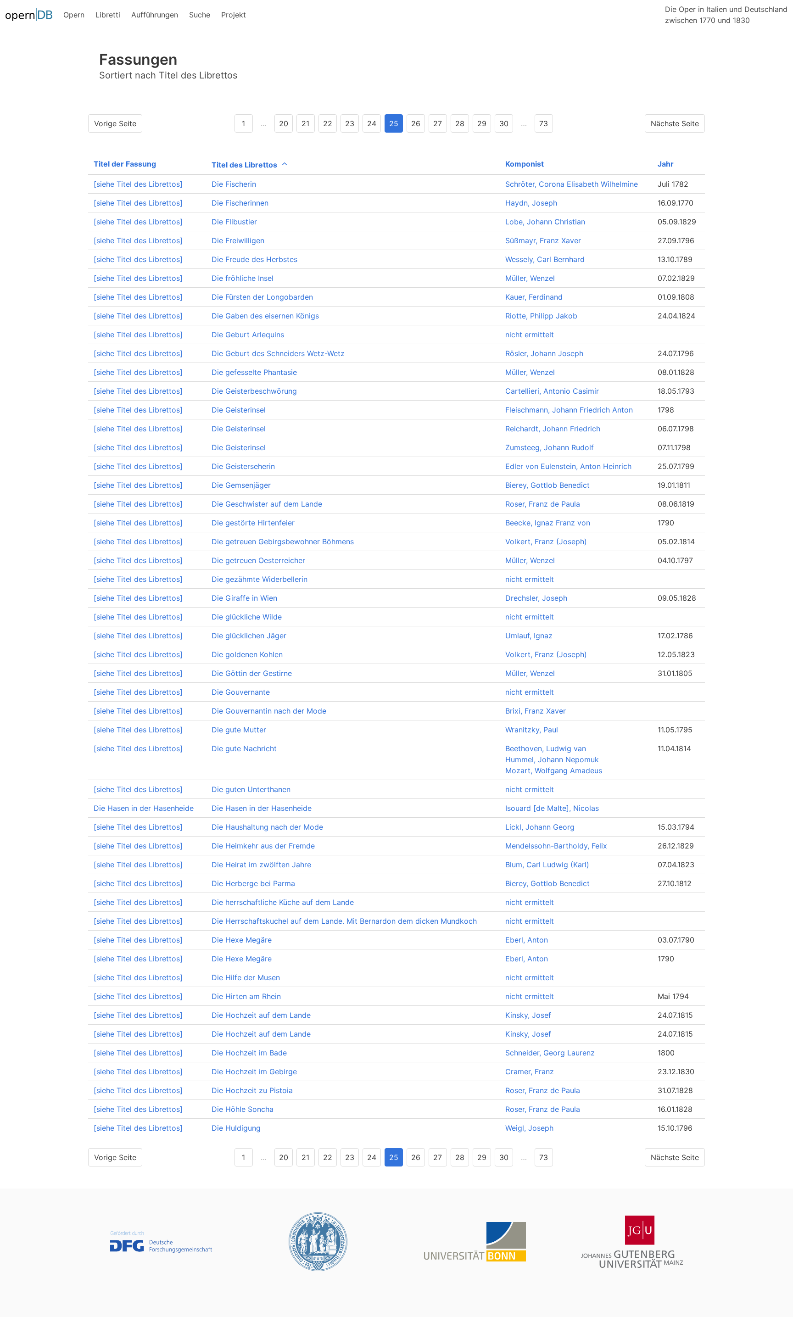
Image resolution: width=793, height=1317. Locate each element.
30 (503, 123)
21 (305, 123)
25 (393, 123)
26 (415, 123)
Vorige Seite (115, 123)
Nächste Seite (675, 123)
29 (481, 123)
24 (371, 123)
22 (327, 123)
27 (437, 123)
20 (283, 123)
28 (459, 123)
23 (349, 123)
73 (543, 123)
